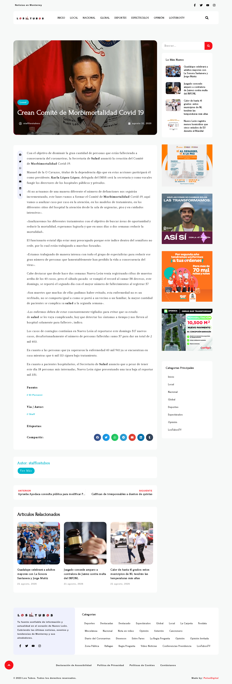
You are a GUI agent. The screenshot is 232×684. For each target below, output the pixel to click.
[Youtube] (208, 5)
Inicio (61, 17)
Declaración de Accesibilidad (74, 665)
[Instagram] (214, 5)
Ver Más (26, 470)
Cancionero (176, 631)
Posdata (202, 623)
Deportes (121, 17)
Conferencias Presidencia (177, 646)
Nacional (89, 17)
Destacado (125, 623)
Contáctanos (168, 665)
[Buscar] (208, 46)
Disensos (121, 638)
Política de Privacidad (110, 665)
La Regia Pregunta (160, 638)
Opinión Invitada (199, 638)
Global (105, 17)
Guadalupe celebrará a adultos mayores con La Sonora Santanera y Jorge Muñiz (36, 574)
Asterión (159, 631)
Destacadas (106, 623)
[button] (207, 17)
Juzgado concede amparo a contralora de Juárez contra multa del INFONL (85, 574)
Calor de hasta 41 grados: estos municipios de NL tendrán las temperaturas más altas (129, 574)
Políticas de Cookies (142, 665)
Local (74, 17)
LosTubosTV (177, 17)
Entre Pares (138, 638)
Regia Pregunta (127, 646)
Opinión (159, 17)
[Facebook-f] (195, 5)
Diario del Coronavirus (97, 638)
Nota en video (126, 631)
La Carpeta (187, 623)
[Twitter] (201, 5)
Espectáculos (140, 17)
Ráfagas (109, 646)
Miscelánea (91, 631)
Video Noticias (149, 646)
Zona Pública (92, 646)
